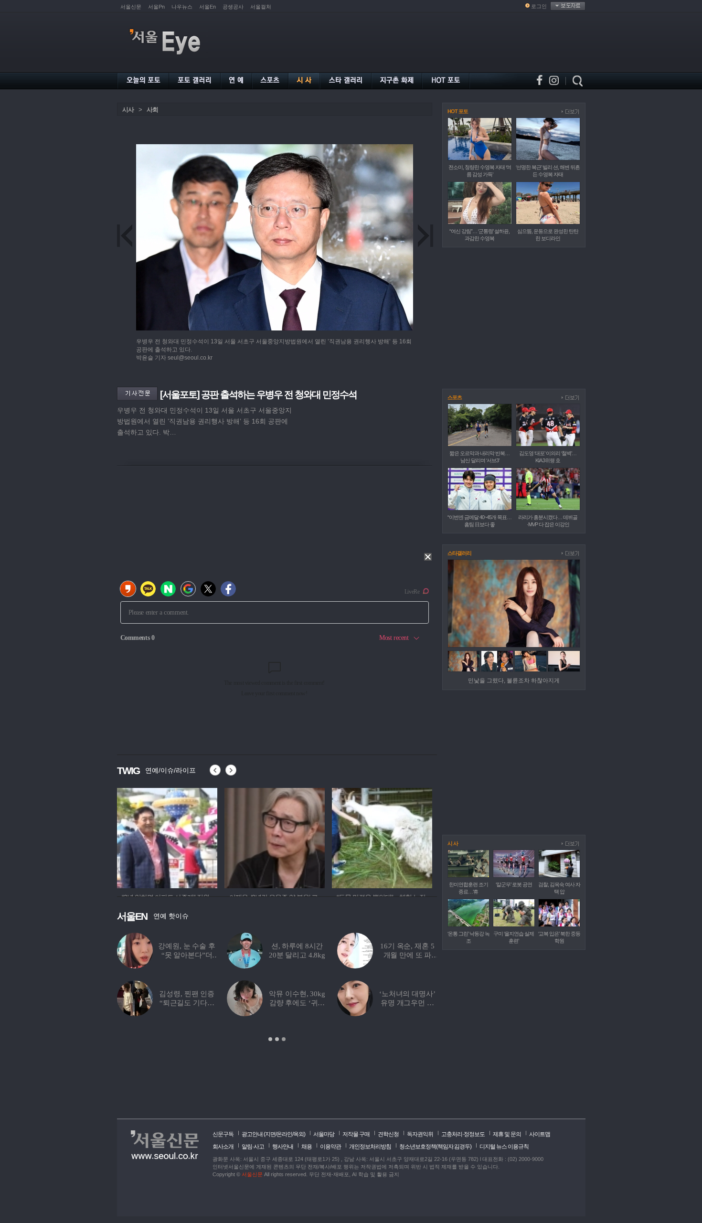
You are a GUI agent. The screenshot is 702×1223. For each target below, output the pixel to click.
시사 (128, 109)
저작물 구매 (356, 1134)
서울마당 (323, 1134)
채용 (306, 1146)
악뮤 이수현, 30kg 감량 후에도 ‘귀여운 (297, 1003)
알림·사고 (253, 1146)
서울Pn (156, 7)
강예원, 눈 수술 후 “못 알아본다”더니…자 (186, 955)
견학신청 (388, 1134)
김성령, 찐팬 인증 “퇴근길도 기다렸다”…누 (186, 1003)
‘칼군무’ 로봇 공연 (514, 884)
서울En (207, 7)
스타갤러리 (459, 553)
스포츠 (454, 397)
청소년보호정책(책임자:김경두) (435, 1146)
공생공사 (233, 7)
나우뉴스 (181, 7)
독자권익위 (420, 1134)
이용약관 (330, 1146)
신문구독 (223, 1134)
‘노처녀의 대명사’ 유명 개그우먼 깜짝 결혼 (407, 1003)
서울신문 (130, 7)
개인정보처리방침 (370, 1146)
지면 (270, 1134)
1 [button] (270, 1039)
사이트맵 (539, 1134)
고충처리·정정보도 (463, 1134)
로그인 (539, 6)
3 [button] (284, 1039)
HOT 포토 (457, 111)
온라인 (284, 1134)
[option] (167, 836)
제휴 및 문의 (507, 1134)
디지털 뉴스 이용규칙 (504, 1146)
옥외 (298, 1134)
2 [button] (277, 1039)
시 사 (452, 843)
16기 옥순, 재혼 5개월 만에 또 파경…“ (407, 955)
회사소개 (223, 1146)
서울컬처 (260, 7)
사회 (152, 109)
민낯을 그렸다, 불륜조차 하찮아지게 (514, 680)
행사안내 (282, 1146)
